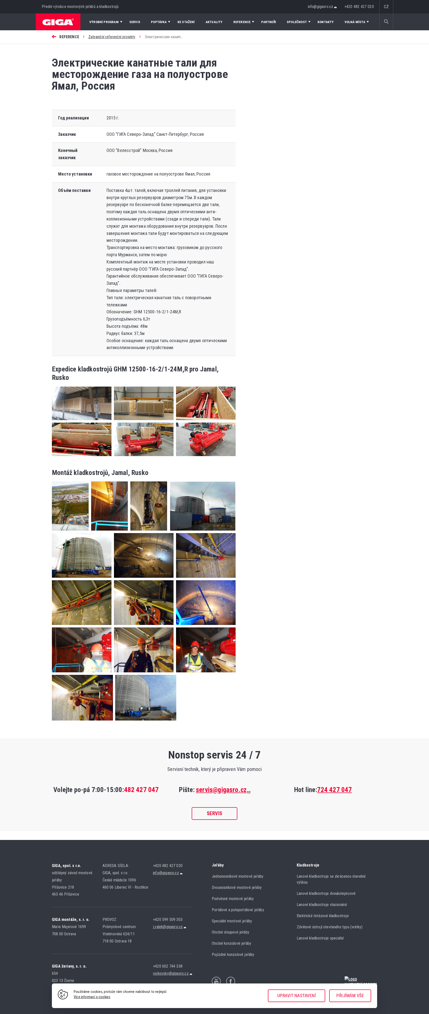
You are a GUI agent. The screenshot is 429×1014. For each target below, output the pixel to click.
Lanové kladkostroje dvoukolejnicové (326, 893)
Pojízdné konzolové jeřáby (233, 954)
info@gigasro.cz (320, 6)
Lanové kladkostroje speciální (320, 938)
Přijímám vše (350, 995)
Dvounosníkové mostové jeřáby (237, 887)
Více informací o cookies (92, 997)
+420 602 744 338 (167, 966)
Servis (214, 813)
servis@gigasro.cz (221, 790)
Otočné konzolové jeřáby (231, 943)
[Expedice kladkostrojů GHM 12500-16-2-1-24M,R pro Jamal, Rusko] (81, 421)
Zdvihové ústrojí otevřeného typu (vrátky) (329, 927)
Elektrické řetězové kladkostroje (323, 915)
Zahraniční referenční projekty (111, 37)
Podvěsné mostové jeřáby (233, 898)
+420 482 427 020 (359, 6)
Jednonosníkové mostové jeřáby (237, 876)
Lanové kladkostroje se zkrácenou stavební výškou (331, 879)
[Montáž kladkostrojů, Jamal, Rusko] (70, 531)
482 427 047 (141, 790)
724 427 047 (334, 790)
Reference (69, 37)
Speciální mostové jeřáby (232, 921)
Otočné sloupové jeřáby (230, 932)
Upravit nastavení (296, 995)
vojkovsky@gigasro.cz (171, 973)
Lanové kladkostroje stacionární (322, 904)
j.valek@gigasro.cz (168, 926)
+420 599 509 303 (167, 919)
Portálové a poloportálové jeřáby (238, 909)
